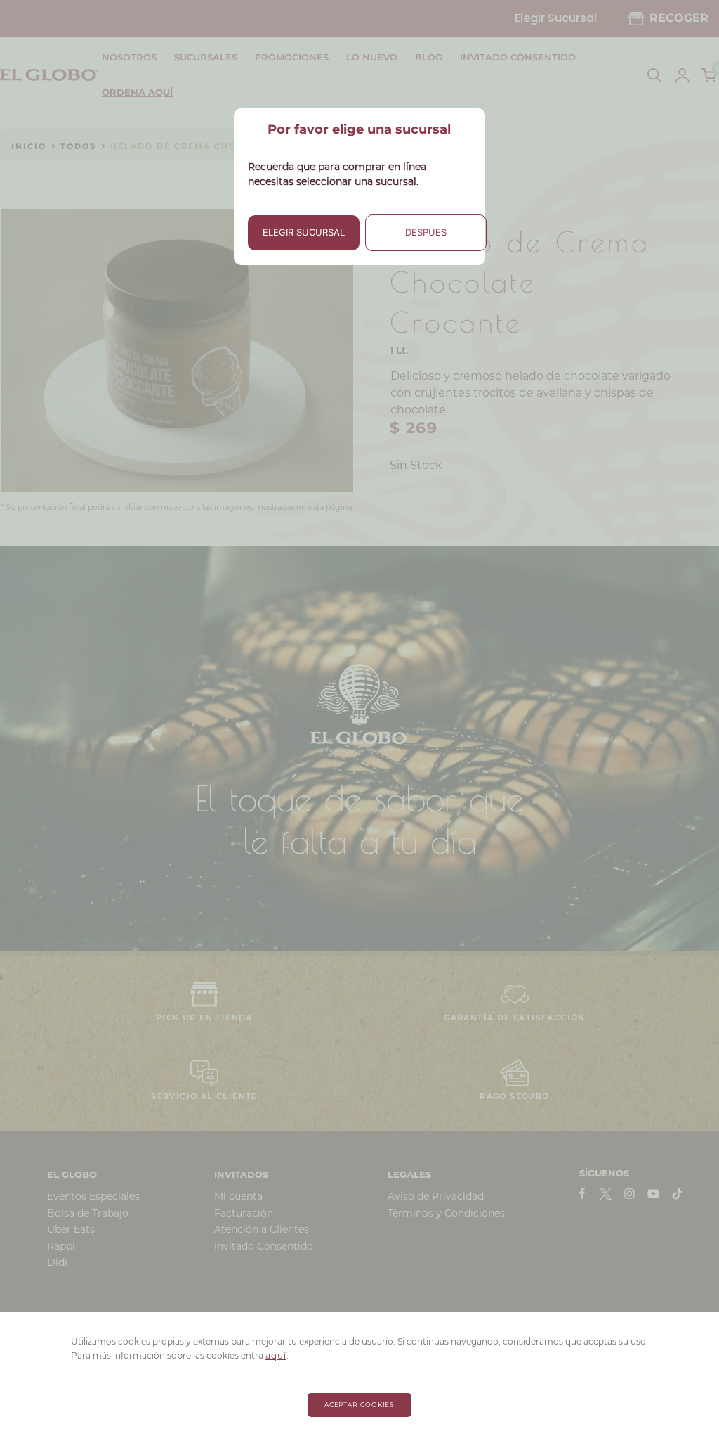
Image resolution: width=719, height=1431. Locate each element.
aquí (275, 1355)
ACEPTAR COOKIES (359, 1404)
